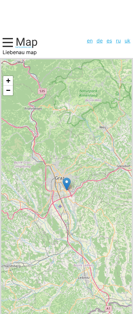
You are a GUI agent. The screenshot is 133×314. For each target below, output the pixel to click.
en (90, 40)
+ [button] (8, 81)
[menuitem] (90, 40)
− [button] (8, 90)
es (109, 40)
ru (118, 40)
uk (127, 40)
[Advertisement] (66, 17)
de (100, 40)
